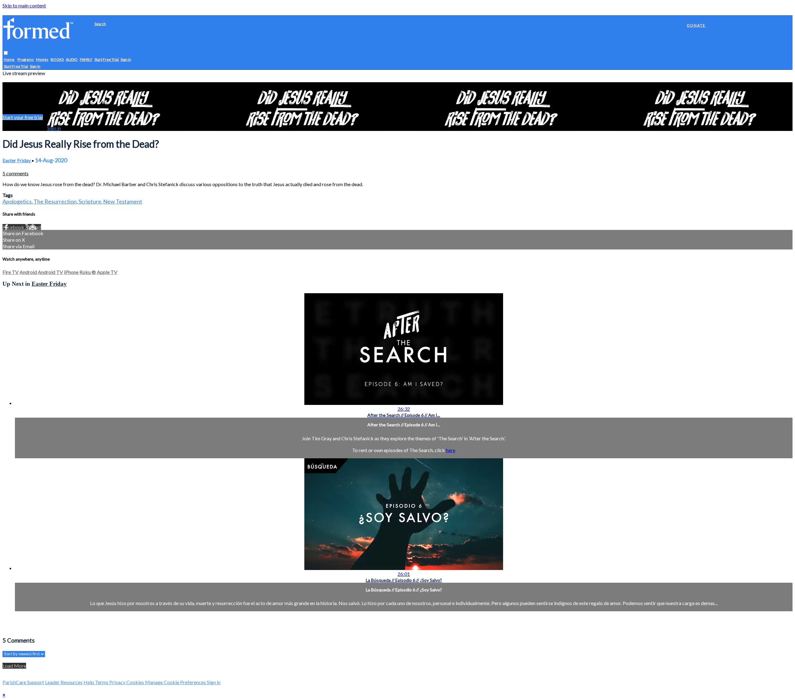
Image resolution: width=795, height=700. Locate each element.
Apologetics (17, 201)
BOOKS (57, 59)
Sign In (35, 66)
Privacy (117, 682)
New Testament (122, 201)
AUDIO (72, 59)
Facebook (13, 227)
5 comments (15, 173)
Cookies (135, 682)
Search (100, 23)
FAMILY (86, 59)
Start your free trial (22, 117)
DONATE (696, 25)
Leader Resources (64, 682)
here (450, 450)
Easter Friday (17, 160)
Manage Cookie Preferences (176, 682)
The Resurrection (55, 201)
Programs (25, 59)
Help (89, 682)
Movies (42, 59)
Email (35, 227)
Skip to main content (24, 5)
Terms (102, 682)
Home (9, 59)
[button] (6, 53)
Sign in (125, 59)
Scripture (90, 201)
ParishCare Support (23, 682)
